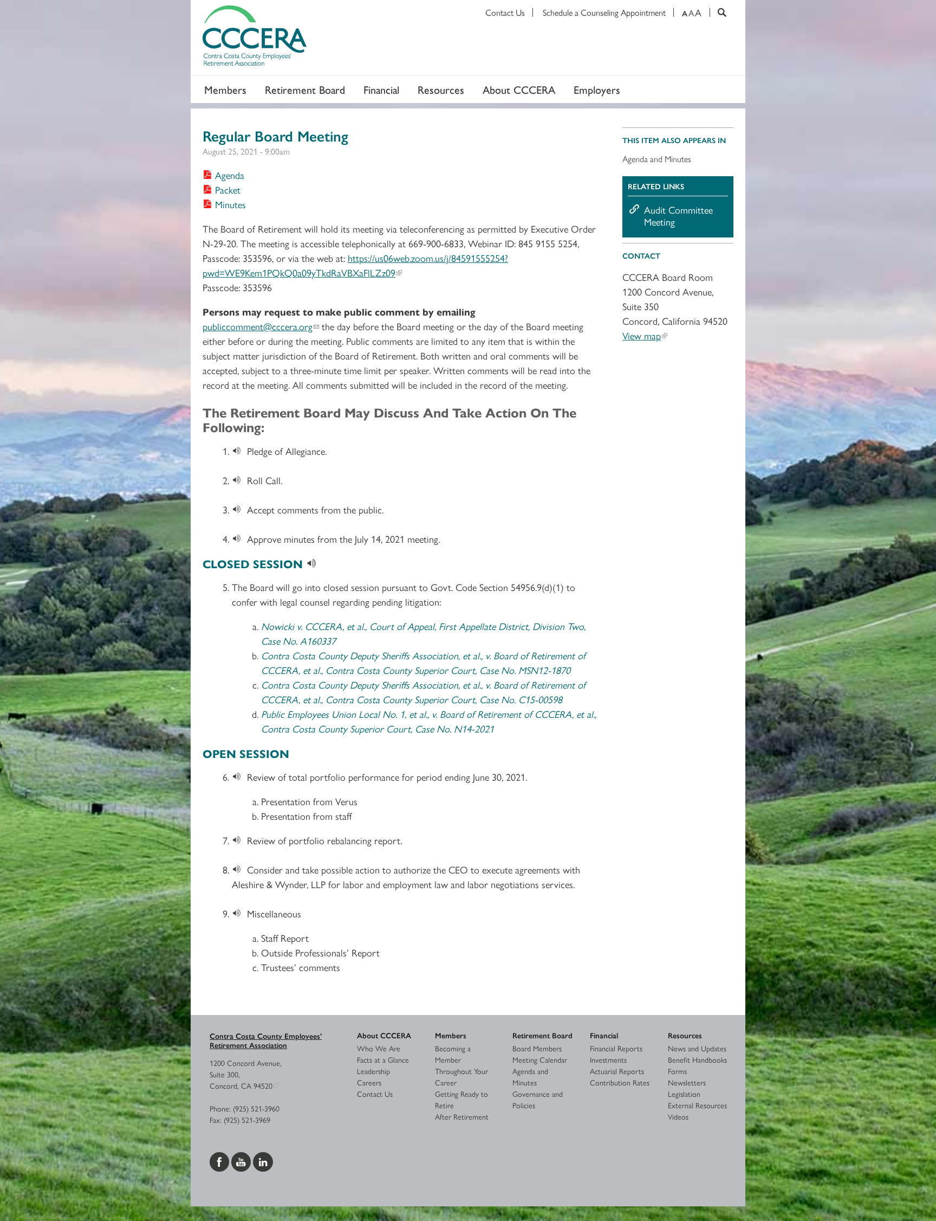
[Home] (468, 38)
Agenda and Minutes (656, 158)
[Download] (239, 451)
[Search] (718, 12)
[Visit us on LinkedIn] (263, 1160)
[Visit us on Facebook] (220, 1160)
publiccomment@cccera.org (258, 326)
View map (641, 335)
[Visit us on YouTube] (242, 1160)
